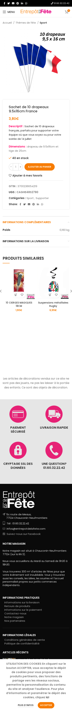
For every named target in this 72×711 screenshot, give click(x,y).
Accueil (7, 22)
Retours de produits (17, 606)
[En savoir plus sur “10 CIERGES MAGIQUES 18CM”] (16, 295)
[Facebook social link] (4, 3)
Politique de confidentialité (21, 643)
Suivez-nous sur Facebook (23, 534)
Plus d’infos (26, 705)
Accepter (46, 705)
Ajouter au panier (39, 166)
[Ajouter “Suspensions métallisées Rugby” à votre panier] (50, 295)
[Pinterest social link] (17, 3)
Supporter (42, 198)
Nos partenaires (14, 621)
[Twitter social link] (8, 3)
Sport (43, 22)
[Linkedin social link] (22, 3)
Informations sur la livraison (21, 602)
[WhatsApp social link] (26, 3)
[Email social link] (13, 3)
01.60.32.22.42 (61, 3)
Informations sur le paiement (23, 610)
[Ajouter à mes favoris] (22, 295)
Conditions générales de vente (24, 640)
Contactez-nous (15, 613)
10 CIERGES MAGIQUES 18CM (19, 304)
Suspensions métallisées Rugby (53, 304)
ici (47, 697)
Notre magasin (14, 617)
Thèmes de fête (26, 22)
